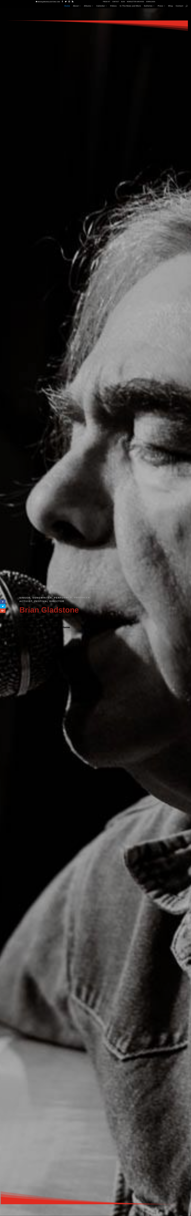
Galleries (148, 6)
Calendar (100, 6)
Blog (123, 1)
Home (67, 6)
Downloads (150, 1)
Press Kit (106, 1)
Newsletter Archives (135, 1)
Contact (115, 1)
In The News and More (130, 6)
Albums (87, 6)
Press (160, 6)
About (76, 6)
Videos (113, 6)
